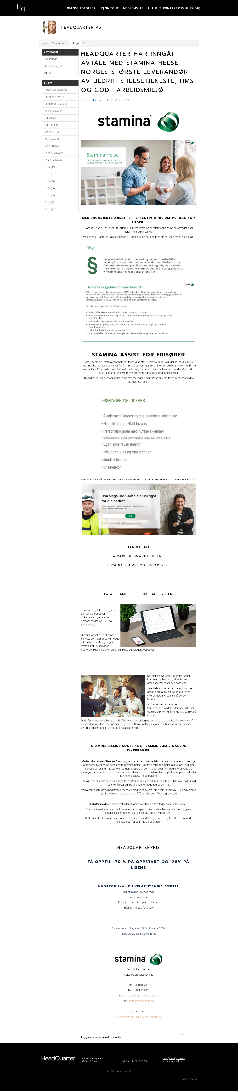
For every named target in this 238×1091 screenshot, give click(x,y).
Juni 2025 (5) (52, 124)
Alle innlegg (51, 59)
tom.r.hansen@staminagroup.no (140, 995)
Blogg (75, 43)
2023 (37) (50, 174)
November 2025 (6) (56, 89)
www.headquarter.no (173, 1061)
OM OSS (72, 8)
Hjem (45, 43)
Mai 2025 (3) (52, 132)
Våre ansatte (59, 43)
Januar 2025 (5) (53, 160)
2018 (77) (50, 209)
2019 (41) (50, 202)
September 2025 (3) (56, 103)
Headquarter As (100, 100)
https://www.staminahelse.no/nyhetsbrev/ (138, 1016)
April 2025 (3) (52, 139)
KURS (189, 8)
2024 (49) (50, 167)
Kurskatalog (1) (53, 66)
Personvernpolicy (188, 1079)
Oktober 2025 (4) (54, 96)
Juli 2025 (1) (51, 117)
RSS (49, 73)
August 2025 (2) (53, 110)
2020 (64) (50, 195)
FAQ (197, 8)
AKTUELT (154, 8)
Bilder (86, 43)
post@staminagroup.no (140, 1000)
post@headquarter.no (174, 1058)
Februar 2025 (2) (54, 153)
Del (181, 1033)
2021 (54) (50, 188)
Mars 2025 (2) (52, 146)
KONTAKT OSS (173, 8)
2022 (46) (50, 181)
